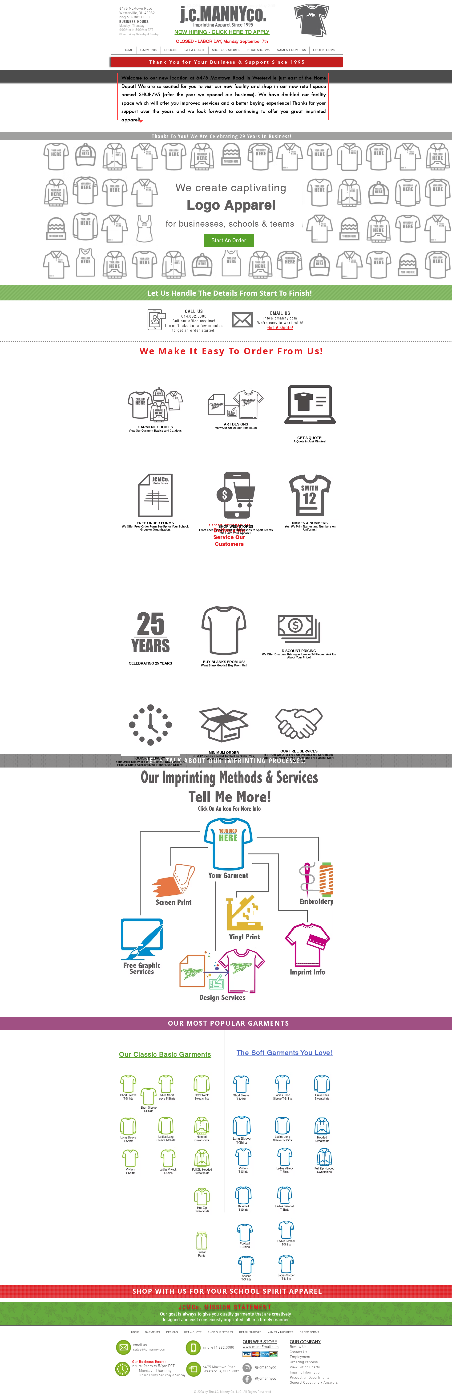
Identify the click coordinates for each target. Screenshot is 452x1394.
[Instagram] (247, 1367)
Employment (300, 1357)
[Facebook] (247, 1379)
